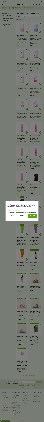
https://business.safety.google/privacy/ (14, 210)
